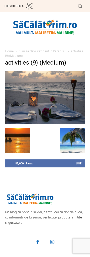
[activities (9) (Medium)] (45, 123)
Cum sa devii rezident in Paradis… (42, 51)
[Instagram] (52, 242)
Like (79, 163)
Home (9, 51)
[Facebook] (38, 242)
